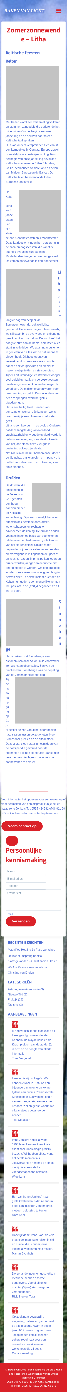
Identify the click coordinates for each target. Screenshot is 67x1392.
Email (9, 914)
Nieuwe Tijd (15, 994)
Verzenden (21, 921)
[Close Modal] (12, 841)
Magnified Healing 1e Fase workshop (31, 949)
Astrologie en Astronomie (24, 989)
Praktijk (12, 999)
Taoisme (13, 1004)
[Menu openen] (58, 10)
